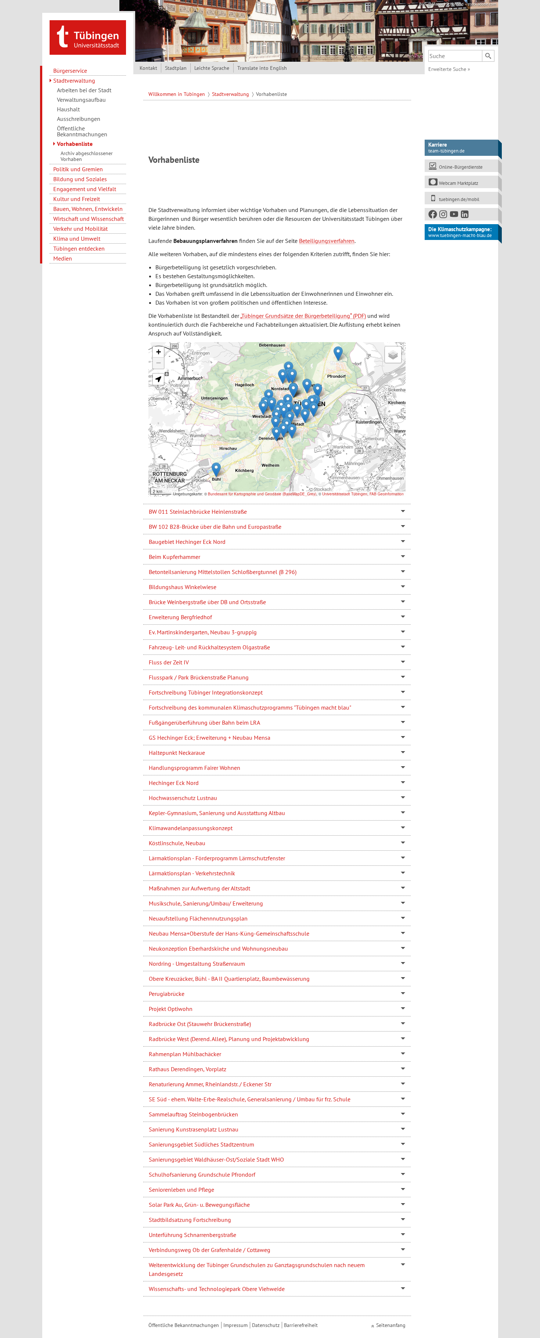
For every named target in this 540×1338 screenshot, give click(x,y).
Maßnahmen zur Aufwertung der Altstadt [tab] (199, 888)
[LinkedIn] (465, 215)
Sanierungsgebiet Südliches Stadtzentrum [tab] (201, 1144)
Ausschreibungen (78, 118)
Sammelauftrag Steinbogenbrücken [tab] (193, 1114)
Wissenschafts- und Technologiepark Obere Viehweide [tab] (217, 1288)
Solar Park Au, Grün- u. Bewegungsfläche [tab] (199, 1204)
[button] (263, 407)
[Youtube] (454, 215)
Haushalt (68, 109)
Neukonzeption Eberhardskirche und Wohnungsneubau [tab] (218, 948)
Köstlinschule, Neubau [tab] (177, 843)
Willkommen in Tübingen (177, 94)
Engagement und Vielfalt (84, 189)
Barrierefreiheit (301, 1325)
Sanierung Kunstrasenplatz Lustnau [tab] (193, 1129)
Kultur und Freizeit (76, 198)
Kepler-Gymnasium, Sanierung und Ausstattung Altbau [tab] (217, 813)
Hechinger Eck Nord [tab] (174, 782)
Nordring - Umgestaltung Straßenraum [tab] (197, 963)
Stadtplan (176, 68)
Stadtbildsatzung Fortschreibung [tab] (190, 1219)
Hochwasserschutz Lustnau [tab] (183, 797)
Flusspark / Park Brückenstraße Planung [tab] (199, 677)
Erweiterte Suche (449, 69)
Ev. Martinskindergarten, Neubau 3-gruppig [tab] (203, 632)
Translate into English (262, 68)
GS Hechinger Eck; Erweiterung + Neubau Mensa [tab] (209, 737)
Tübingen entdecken (79, 248)
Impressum (235, 1325)
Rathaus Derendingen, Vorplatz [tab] (187, 1069)
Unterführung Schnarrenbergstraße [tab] (192, 1234)
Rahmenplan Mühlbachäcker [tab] (185, 1054)
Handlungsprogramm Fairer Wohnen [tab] (194, 767)
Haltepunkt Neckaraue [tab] (177, 752)
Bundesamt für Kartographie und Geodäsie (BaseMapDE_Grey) (262, 493)
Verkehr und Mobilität (80, 228)
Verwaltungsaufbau (81, 99)
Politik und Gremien (78, 169)
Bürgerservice (70, 70)
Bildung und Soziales (80, 179)
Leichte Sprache (211, 68)
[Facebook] (433, 215)
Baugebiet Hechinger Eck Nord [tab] (187, 541)
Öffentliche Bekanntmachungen (82, 131)
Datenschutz (266, 1325)
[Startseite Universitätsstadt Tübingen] (88, 36)
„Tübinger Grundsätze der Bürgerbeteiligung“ (296, 315)
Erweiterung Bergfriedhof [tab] (180, 617)
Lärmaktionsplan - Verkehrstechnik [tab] (192, 873)
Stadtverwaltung (74, 80)
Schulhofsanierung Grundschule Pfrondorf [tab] (202, 1174)
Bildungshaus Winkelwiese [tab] (182, 587)
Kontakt (148, 68)
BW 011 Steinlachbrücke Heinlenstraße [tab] (198, 511)
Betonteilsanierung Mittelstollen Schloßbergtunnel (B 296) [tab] (222, 571)
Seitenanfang (391, 1325)
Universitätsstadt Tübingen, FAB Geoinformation (363, 493)
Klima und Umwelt (76, 238)
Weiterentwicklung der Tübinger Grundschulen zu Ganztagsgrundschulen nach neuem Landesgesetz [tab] (257, 1269)
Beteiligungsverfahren (326, 240)
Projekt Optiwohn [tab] (170, 1008)
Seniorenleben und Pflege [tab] (181, 1189)
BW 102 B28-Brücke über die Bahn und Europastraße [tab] (215, 526)
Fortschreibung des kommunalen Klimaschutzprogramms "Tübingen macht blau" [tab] (250, 707)
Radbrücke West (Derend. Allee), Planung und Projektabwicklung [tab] (229, 1039)
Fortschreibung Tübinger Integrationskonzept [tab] (206, 692)
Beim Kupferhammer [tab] (174, 556)
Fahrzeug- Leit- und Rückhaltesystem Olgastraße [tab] (209, 647)
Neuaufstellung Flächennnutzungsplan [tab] (198, 918)
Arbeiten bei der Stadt (84, 90)
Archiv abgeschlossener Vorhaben (87, 156)
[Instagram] (444, 215)
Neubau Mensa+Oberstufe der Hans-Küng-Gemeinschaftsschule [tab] (229, 933)
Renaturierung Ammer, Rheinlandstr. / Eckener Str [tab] (210, 1084)
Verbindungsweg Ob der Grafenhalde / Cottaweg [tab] (209, 1249)
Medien (62, 258)
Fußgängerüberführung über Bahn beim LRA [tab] (204, 722)
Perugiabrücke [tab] (166, 993)
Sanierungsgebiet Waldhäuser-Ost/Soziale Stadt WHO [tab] (216, 1159)
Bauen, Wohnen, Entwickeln (88, 208)
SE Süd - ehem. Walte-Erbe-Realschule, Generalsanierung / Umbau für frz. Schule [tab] (249, 1099)
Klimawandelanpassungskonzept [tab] (191, 828)
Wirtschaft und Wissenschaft (88, 218)
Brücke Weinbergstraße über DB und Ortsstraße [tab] (207, 602)
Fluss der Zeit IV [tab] (169, 662)
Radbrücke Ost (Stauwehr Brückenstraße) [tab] (200, 1023)
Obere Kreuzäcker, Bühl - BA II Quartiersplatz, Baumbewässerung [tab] (229, 978)
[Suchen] (488, 56)
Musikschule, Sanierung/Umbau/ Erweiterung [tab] (206, 903)
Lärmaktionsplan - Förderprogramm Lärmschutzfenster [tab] (217, 858)
